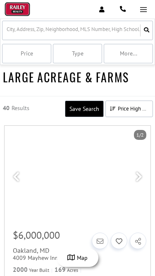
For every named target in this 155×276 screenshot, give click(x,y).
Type (77, 53)
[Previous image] (16, 177)
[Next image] (138, 177)
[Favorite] (119, 241)
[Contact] (100, 241)
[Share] (138, 241)
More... (128, 53)
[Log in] (102, 9)
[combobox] (7, 30)
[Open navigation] (143, 9)
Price (27, 53)
